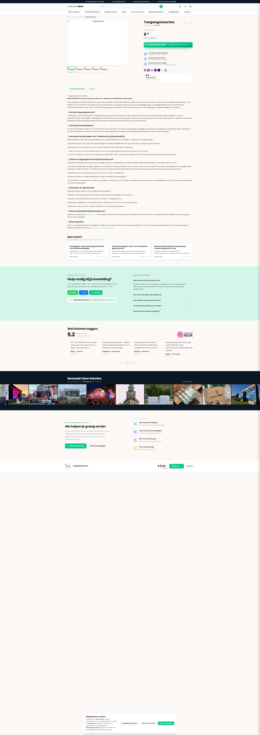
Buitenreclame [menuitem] (73, 12)
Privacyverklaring (105, 730)
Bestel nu (175, 466)
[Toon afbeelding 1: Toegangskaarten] (71, 69)
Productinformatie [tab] (77, 89)
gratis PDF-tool (91, 214)
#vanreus (189, 382)
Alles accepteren (166, 723)
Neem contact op (77, 446)
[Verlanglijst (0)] (180, 6)
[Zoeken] (161, 6)
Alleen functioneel (148, 723)
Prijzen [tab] (92, 89)
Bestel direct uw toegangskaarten (102, 228)
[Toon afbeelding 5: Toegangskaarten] (103, 69)
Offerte (190, 466)
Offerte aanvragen (97, 446)
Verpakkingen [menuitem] (173, 12)
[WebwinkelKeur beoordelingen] (185, 334)
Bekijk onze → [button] (150, 38)
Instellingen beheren (129, 723)
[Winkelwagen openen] (190, 6)
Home (69, 17)
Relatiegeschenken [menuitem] (156, 12)
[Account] (185, 6)
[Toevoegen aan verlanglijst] (190, 23)
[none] (74, 12)
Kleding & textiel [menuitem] (110, 12)
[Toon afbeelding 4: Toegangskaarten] (95, 69)
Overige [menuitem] (187, 12)
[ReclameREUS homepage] (75, 6)
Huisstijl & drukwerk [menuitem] (92, 12)
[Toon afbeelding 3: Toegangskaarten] (87, 69)
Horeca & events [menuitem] (137, 12)
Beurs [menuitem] (124, 12)
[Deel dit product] (185, 23)
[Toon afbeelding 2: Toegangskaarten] (79, 69)
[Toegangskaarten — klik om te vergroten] (97, 42)
